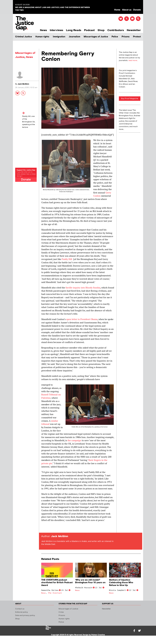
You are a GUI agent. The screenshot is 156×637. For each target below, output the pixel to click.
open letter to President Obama (82, 319)
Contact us (19, 609)
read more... (133, 60)
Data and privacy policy (25, 615)
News (43, 30)
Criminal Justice (23, 36)
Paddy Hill (67, 259)
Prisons (126, 36)
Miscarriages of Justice (96, 36)
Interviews (56, 30)
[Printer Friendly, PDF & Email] (43, 528)
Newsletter (134, 30)
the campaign (74, 440)
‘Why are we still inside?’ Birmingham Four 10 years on (90, 581)
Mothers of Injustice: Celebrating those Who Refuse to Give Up (121, 583)
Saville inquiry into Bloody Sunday (83, 287)
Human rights (42, 36)
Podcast (89, 30)
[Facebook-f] (134, 630)
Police (115, 36)
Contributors (115, 30)
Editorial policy (21, 612)
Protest (137, 36)
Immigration (59, 36)
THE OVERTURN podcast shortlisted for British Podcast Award (57, 583)
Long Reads (73, 30)
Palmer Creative (98, 635)
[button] (138, 18)
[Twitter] (139, 630)
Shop (101, 30)
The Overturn (55, 593)
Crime (61, 612)
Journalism (74, 36)
